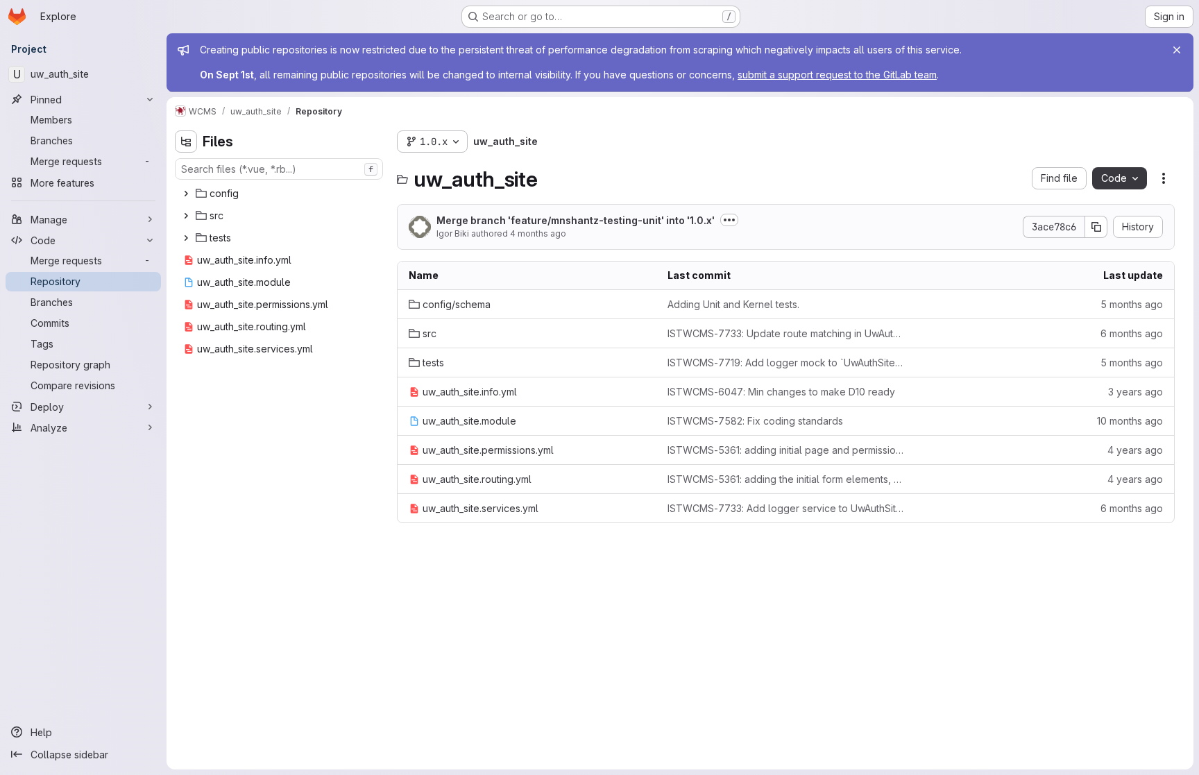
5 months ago (1131, 304)
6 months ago (1131, 333)
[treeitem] (280, 193)
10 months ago (1130, 421)
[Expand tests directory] (186, 238)
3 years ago (1135, 392)
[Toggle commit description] (729, 220)
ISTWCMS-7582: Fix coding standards (755, 421)
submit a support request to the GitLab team (837, 74)
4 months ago (538, 233)
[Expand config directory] (186, 193)
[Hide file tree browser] (186, 141)
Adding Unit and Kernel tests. (733, 304)
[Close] (1176, 50)
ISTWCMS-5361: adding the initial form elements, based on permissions (785, 479)
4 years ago (1135, 450)
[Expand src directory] (186, 215)
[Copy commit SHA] (1096, 227)
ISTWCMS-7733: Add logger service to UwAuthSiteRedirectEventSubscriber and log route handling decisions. (785, 508)
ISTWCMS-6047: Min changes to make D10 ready (781, 392)
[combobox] (279, 169)
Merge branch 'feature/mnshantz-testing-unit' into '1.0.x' (575, 220)
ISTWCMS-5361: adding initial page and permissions (785, 450)
